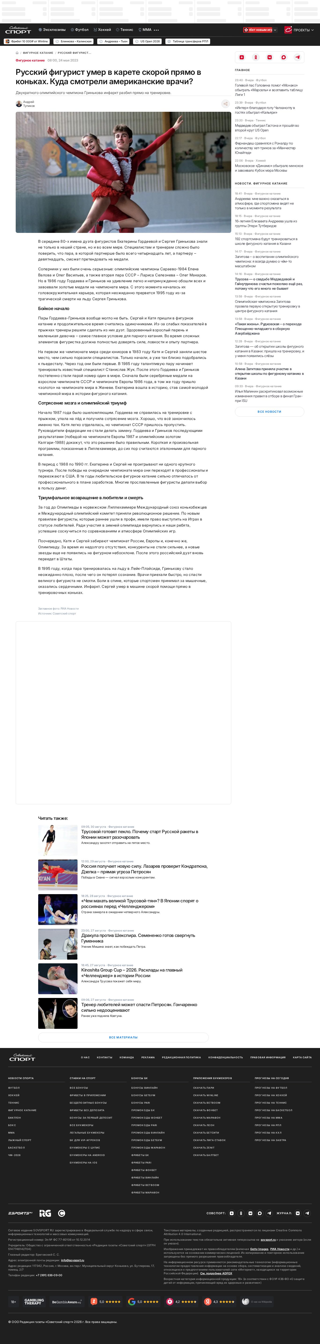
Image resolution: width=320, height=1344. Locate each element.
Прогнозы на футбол (271, 1087)
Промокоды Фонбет (146, 1117)
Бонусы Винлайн (144, 1087)
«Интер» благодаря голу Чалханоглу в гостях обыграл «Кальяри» (265, 110)
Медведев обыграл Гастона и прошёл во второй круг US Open (267, 127)
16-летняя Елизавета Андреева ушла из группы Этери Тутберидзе (266, 223)
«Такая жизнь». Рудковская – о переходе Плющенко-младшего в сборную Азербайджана (268, 329)
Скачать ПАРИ (203, 1087)
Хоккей (13, 1095)
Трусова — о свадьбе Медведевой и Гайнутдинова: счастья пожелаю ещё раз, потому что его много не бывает (269, 284)
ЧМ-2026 (14, 1155)
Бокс (12, 1125)
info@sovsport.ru (72, 1260)
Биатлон (14, 1117)
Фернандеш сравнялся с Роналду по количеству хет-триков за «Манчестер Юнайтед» (265, 148)
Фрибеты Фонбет (144, 1170)
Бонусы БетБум (143, 1095)
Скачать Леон (203, 1125)
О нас (85, 1057)
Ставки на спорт (83, 1078)
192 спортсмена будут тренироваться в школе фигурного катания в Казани (266, 241)
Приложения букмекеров (212, 1078)
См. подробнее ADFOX (216, 1273)
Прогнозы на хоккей (271, 1095)
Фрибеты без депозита (87, 1110)
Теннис (13, 1102)
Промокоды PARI (144, 1125)
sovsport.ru (268, 1239)
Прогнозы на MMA (269, 1117)
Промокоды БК (143, 1110)
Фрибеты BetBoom (145, 1185)
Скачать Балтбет (206, 1155)
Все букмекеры (81, 1125)
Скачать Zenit (204, 1147)
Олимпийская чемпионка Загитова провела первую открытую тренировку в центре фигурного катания (267, 306)
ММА (11, 1132)
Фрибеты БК (140, 1155)
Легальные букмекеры (87, 1132)
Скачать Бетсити (206, 1132)
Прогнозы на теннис (271, 1102)
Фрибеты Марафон (145, 1192)
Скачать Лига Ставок (209, 1140)
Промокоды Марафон (148, 1147)
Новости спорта (21, 1078)
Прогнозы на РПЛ (268, 1125)
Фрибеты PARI (141, 1162)
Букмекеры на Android (87, 1155)
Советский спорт (64, 613)
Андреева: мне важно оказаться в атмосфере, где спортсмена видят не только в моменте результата (264, 203)
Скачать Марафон (207, 1117)
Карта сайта (302, 1057)
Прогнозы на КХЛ (268, 1132)
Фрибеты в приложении (88, 1095)
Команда (127, 1057)
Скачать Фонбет (205, 1110)
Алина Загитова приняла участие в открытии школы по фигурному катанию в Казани (269, 373)
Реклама (148, 1057)
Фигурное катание (30, 60)
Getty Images (259, 1249)
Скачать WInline (206, 1095)
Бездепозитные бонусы (88, 1102)
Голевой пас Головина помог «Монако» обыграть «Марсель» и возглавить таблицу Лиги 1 (269, 90)
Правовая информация (268, 1057)
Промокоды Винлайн (147, 1132)
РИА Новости (279, 1249)
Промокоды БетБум (146, 1140)
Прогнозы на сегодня (272, 1078)
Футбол (14, 1087)
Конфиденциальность (225, 1057)
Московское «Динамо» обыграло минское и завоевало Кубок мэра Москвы (269, 168)
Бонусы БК (139, 1078)
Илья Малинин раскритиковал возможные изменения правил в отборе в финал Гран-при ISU (269, 396)
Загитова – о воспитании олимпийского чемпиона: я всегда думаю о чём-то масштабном (267, 261)
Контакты (104, 1057)
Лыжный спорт (19, 1140)
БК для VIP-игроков (85, 1140)
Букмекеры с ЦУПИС (85, 1147)
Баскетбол (16, 1147)
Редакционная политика (181, 1057)
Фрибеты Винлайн (145, 1177)
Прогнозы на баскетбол (273, 1110)
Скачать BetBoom (207, 1102)
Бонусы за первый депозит (91, 1117)
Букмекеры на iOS (83, 1162)
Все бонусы (79, 1087)
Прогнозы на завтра (271, 1140)
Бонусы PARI (140, 1102)
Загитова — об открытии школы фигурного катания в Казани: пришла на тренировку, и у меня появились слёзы (269, 351)
